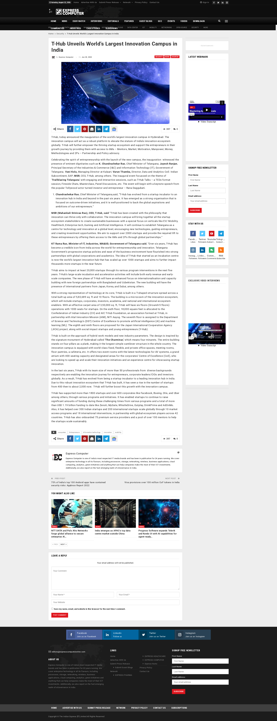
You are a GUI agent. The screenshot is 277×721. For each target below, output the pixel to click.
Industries (75, 28)
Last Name (193, 185)
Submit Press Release (109, 2)
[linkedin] (222, 2)
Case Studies (93, 28)
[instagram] (227, 2)
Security (195, 27)
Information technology (92, 432)
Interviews (96, 21)
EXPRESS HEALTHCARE (155, 656)
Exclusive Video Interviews (204, 280)
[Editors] (49, 652)
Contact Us (154, 2)
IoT (143, 27)
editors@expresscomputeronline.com (68, 652)
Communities (57, 28)
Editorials (113, 21)
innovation (108, 432)
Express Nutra (151, 664)
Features (129, 21)
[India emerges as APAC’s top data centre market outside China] (115, 513)
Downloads (199, 21)
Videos (183, 21)
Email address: (195, 196)
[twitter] (218, 2)
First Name (193, 175)
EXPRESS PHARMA (123, 675)
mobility (118, 432)
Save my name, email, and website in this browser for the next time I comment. (90, 609)
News (64, 21)
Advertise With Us (89, 2)
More (205, 27)
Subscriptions (179, 708)
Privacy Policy (141, 2)
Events (171, 21)
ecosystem (62, 432)
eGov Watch (79, 21)
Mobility (153, 27)
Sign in (205, 2)
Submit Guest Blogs (124, 667)
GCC (160, 21)
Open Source (181, 27)
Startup (175, 56)
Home (76, 2)
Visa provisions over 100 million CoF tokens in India (152, 482)
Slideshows (112, 28)
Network (127, 2)
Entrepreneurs (74, 432)
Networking (166, 27)
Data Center (132, 27)
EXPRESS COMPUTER (154, 660)
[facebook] (214, 2)
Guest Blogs (145, 21)
